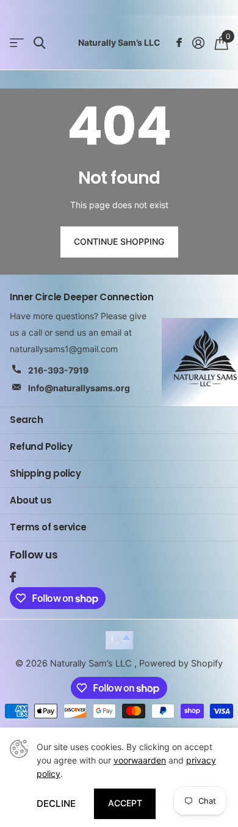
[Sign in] (198, 42)
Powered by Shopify (181, 663)
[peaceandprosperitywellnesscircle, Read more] (179, 42)
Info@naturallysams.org (79, 388)
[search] (39, 43)
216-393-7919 (58, 370)
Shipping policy (45, 473)
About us (30, 500)
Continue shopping (119, 241)
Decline (56, 803)
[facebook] (13, 577)
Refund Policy (41, 446)
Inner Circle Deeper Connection (82, 297)
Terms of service (48, 527)
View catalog (17, 43)
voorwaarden (140, 760)
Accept (125, 803)
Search (26, 419)
